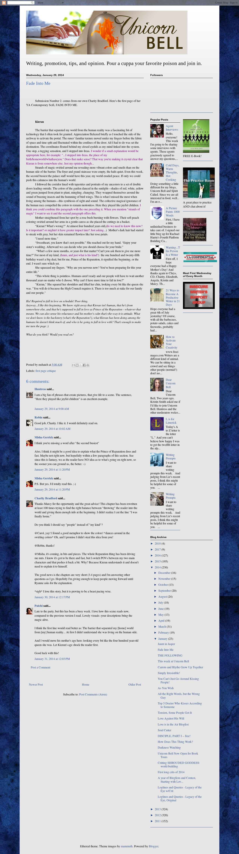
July (161, 602)
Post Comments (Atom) (93, 694)
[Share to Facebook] (84, 365)
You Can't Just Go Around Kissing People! (178, 680)
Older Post (134, 684)
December (164, 573)
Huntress (40, 389)
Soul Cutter (164, 730)
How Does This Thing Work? (175, 742)
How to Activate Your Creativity (171, 342)
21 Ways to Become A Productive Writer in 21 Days (173, 297)
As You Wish (166, 688)
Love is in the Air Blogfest (173, 724)
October (163, 584)
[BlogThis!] (77, 365)
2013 (158, 809)
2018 (158, 543)
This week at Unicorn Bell (173, 661)
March (162, 626)
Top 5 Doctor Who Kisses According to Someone (180, 705)
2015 (158, 561)
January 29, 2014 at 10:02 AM (52, 429)
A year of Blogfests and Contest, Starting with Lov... (177, 779)
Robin (38, 417)
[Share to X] (81, 365)
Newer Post (36, 684)
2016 (158, 555)
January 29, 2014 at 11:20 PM (52, 469)
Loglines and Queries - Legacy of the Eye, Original (180, 798)
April (161, 620)
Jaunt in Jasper (166, 644)
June (161, 609)
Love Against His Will (171, 718)
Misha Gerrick (44, 437)
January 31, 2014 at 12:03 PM (52, 659)
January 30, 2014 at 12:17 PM (52, 597)
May (161, 614)
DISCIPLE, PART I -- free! (174, 736)
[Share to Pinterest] (88, 365)
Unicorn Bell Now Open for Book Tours (178, 755)
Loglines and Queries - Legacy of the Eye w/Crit (180, 789)
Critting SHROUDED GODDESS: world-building (179, 764)
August (163, 596)
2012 (158, 815)
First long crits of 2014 (171, 772)
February (164, 632)
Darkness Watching (169, 747)
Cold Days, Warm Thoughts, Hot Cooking (172, 172)
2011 (158, 821)
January (163, 638)
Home (85, 684)
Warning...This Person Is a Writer (173, 250)
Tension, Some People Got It (175, 712)
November (164, 579)
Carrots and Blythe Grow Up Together (180, 667)
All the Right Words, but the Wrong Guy (179, 695)
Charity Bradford (46, 498)
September (165, 590)
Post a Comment (40, 667)
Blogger (153, 846)
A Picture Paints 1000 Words (173, 211)
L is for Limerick (171, 420)
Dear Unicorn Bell (171, 383)
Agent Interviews (172, 127)
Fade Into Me (165, 649)
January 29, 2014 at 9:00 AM (52, 409)
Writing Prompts (171, 456)
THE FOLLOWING (170, 655)
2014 (158, 567)
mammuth (127, 846)
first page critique (45, 371)
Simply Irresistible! (169, 673)
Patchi (39, 605)
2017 (158, 549)
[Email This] (73, 365)
